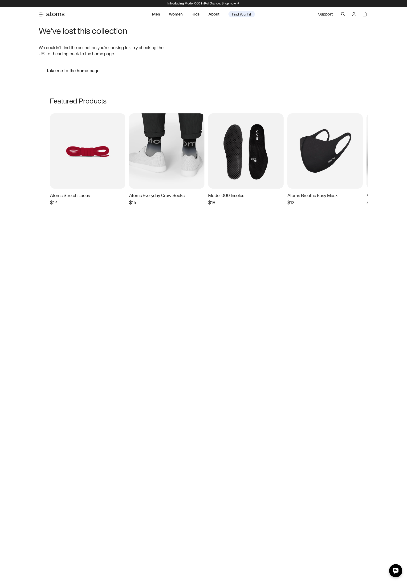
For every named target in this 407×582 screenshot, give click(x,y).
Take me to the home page (73, 70)
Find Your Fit (241, 14)
